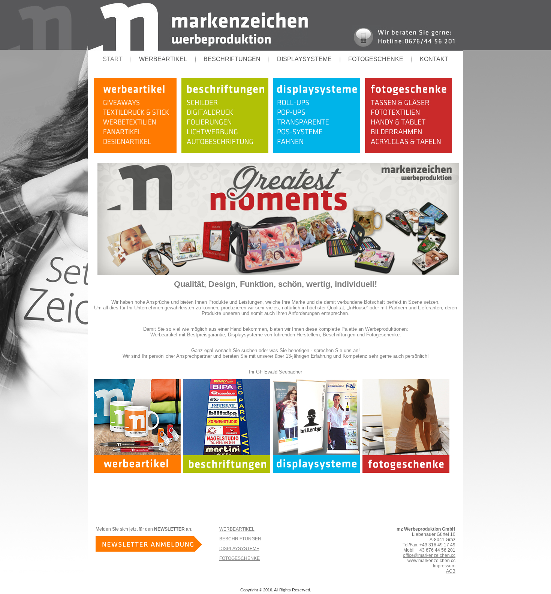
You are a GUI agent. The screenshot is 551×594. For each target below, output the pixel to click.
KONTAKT (434, 59)
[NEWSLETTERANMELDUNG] (149, 550)
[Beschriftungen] (227, 151)
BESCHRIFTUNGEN (232, 59)
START (113, 59)
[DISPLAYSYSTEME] (319, 151)
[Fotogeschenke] (411, 151)
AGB (450, 571)
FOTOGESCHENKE (375, 59)
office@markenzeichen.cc (429, 555)
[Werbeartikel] (137, 151)
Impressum (443, 565)
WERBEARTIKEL (163, 59)
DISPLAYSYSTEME (304, 59)
